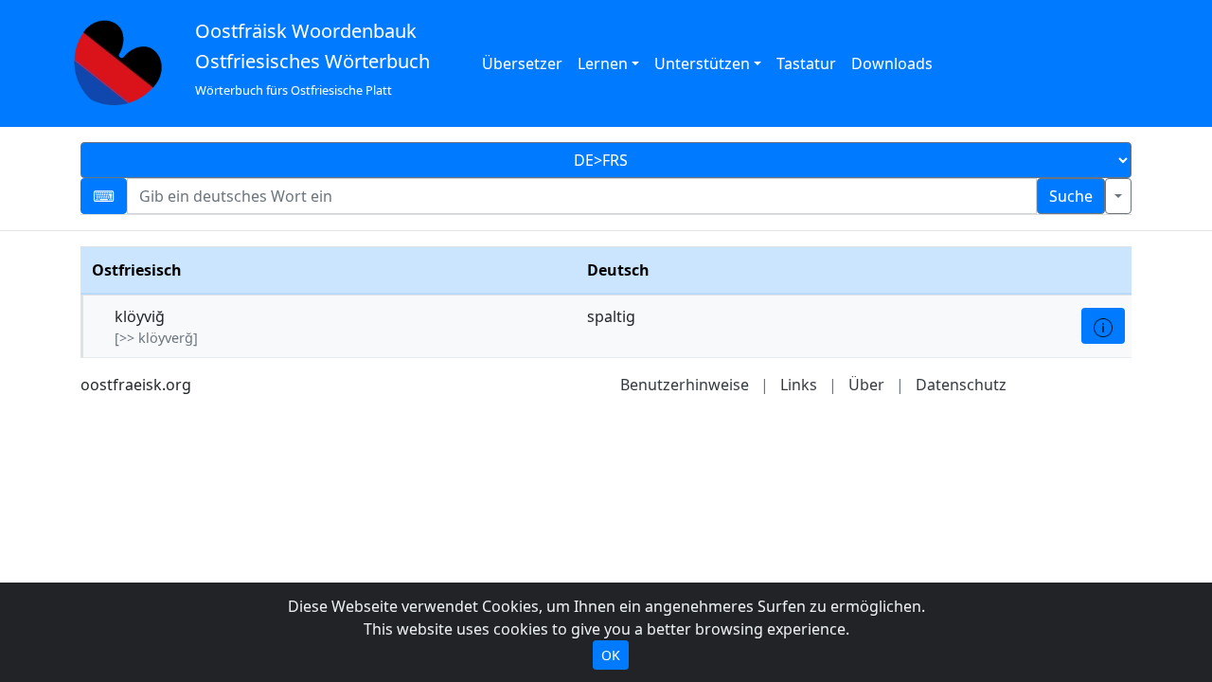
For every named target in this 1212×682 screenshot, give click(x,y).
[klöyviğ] (1103, 326)
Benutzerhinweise (684, 384)
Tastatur (806, 63)
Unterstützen (702, 63)
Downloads (892, 63)
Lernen (603, 63)
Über (866, 384)
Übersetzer (522, 63)
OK (610, 655)
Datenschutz (961, 384)
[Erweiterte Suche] (1118, 196)
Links (798, 384)
